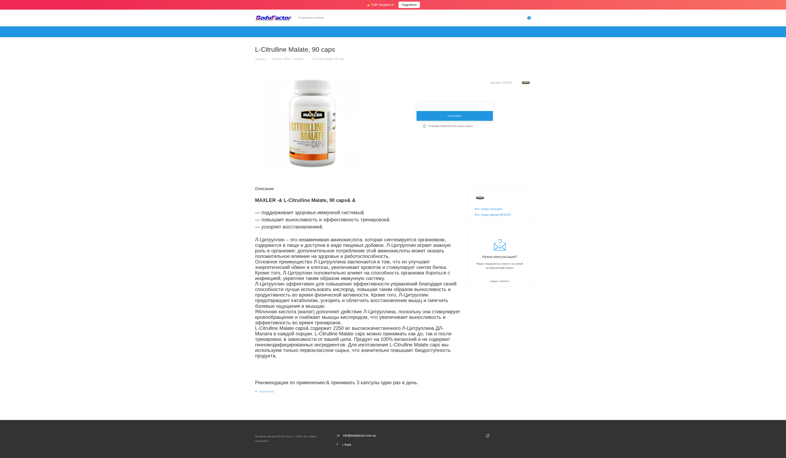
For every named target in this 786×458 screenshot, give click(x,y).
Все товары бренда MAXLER (493, 214)
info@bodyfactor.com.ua (359, 435)
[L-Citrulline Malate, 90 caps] (313, 123)
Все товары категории (488, 209)
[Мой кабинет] (512, 18)
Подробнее (409, 4)
